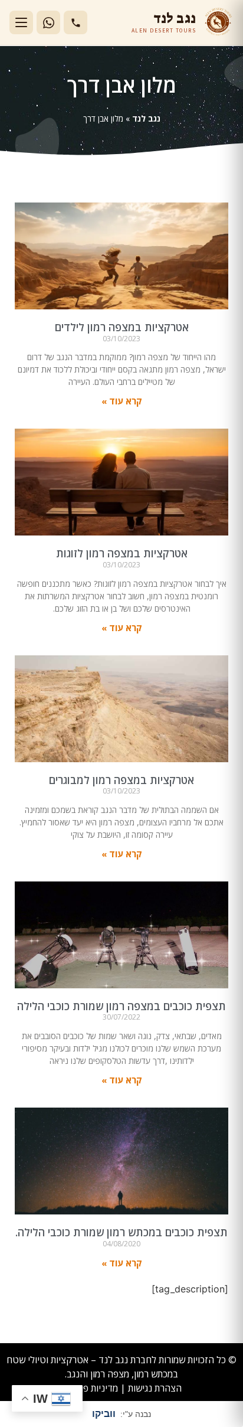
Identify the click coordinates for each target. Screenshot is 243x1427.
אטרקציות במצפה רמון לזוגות (122, 553)
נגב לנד (146, 118)
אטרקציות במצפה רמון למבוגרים (121, 780)
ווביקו (104, 1414)
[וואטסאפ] (48, 22)
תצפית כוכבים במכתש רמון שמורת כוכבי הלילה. (121, 1232)
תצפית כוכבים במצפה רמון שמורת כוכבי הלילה (121, 1006)
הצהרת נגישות (155, 1388)
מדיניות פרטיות (90, 1388)
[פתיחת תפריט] (21, 22)
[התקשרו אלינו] (75, 22)
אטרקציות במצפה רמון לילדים (122, 327)
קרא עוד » (121, 401)
